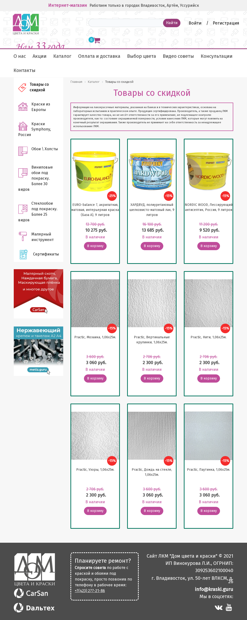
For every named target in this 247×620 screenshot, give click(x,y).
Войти (196, 23)
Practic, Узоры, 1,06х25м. (95, 470)
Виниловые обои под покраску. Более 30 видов (35, 178)
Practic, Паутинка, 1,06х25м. (208, 470)
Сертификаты (46, 254)
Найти (172, 22)
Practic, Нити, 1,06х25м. (208, 337)
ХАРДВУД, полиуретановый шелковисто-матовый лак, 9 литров (151, 210)
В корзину (95, 246)
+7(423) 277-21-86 (90, 590)
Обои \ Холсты (44, 149)
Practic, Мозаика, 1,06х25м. (95, 337)
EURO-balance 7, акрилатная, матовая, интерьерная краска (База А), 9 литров (95, 210)
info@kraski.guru (214, 589)
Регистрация (226, 23)
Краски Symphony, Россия (34, 129)
